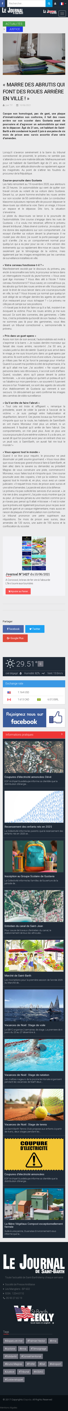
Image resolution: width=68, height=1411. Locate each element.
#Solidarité (11, 1356)
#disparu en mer (14, 1340)
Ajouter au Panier (19, 591)
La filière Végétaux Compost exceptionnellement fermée (34, 1225)
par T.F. (9, 105)
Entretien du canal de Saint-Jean (24, 926)
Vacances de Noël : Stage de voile (25, 1025)
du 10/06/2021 (28, 574)
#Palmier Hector (36, 1340)
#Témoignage (38, 1348)
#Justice (9, 1371)
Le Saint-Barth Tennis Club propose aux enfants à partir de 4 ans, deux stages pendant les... (33, 1130)
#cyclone (10, 1348)
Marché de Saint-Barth (18, 975)
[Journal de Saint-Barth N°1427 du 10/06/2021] (34, 553)
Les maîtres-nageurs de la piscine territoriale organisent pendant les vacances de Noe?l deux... (33, 1080)
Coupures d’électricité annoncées (24, 1174)
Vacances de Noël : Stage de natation (27, 1075)
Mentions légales (8, 1407)
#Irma (53, 1340)
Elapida (27, 1399)
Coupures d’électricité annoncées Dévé (28, 777)
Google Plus (17, 638)
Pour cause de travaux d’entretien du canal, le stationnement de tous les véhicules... (28, 931)
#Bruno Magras (13, 1364)
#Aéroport (55, 1364)
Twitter (36, 629)
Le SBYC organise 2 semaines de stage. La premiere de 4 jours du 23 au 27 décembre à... (33, 1031)
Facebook (14, 629)
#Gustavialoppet (14, 1379)
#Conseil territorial (31, 1356)
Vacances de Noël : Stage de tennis (26, 1124)
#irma (23, 1348)
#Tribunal (24, 1371)
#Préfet (31, 1364)
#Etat (42, 1364)
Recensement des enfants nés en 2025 (28, 826)
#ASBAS (38, 1371)
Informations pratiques (19, 734)
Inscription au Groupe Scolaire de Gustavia (29, 876)
